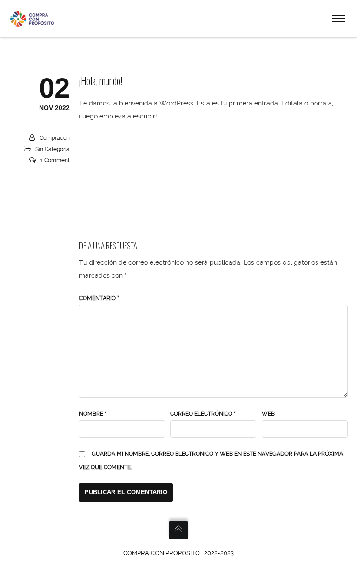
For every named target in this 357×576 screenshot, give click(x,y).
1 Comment (55, 160)
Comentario (99, 298)
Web (268, 414)
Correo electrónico (203, 414)
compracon (55, 138)
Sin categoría (52, 149)
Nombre (92, 414)
